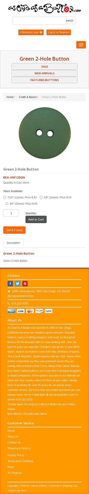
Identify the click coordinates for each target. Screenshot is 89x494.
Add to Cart (36, 219)
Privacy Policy (16, 455)
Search (68, 20)
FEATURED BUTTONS (44, 80)
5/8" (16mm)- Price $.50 (58, 197)
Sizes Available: (13, 191)
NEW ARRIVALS (45, 73)
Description (13, 242)
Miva (23, 490)
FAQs (11, 467)
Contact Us (14, 442)
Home (10, 97)
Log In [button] (52, 32)
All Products (15, 472)
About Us (13, 436)
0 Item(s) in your (30, 32)
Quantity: (31, 213)
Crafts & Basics (28, 97)
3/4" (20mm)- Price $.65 (23, 203)
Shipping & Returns (19, 448)
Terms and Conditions (20, 461)
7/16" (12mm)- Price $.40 (22, 197)
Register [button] (64, 32)
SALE (44, 66)
